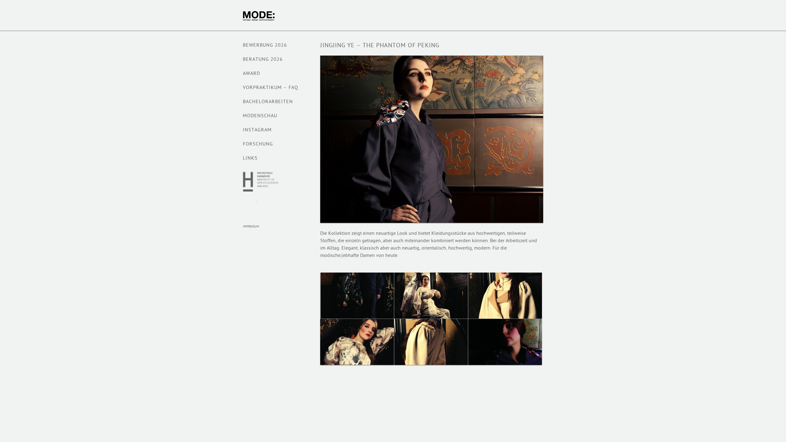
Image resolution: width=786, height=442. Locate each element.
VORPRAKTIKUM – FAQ (270, 88)
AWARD (251, 74)
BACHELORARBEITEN (268, 102)
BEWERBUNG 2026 (265, 45)
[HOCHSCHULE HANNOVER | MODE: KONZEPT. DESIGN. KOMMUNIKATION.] (271, 16)
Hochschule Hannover (261, 181)
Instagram (257, 130)
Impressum (251, 227)
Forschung (258, 144)
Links (250, 158)
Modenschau (260, 116)
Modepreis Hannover (255, 208)
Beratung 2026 (263, 59)
